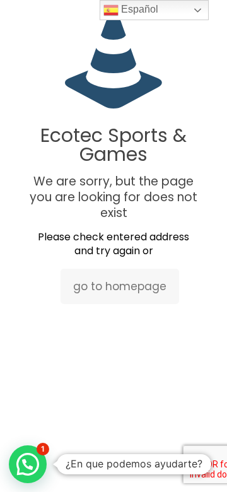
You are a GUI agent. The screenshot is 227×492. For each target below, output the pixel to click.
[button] (28, 464)
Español (138, 9)
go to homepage (119, 286)
